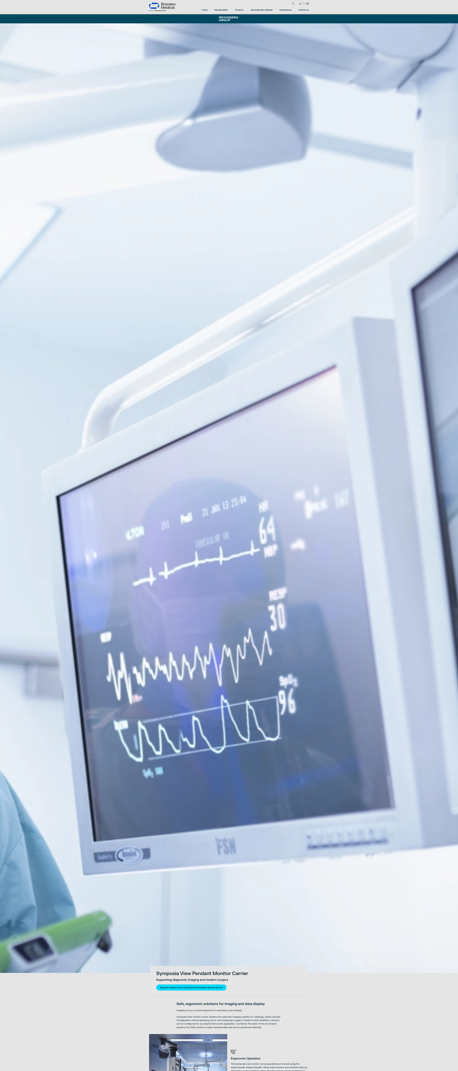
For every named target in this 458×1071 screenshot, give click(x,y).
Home (204, 10)
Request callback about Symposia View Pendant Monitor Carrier (191, 987)
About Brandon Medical (261, 10)
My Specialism (221, 10)
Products (239, 10)
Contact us (304, 10)
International (285, 10)
